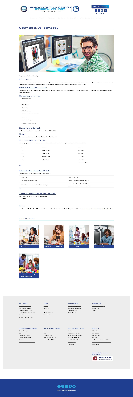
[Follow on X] (99, 10)
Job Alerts (94, 330)
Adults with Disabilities (49, 339)
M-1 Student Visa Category (98, 306)
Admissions (51, 18)
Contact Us (46, 308)
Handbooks (61, 18)
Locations (70, 18)
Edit (20, 165)
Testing (94, 310)
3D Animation (25, 246)
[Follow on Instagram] (102, 10)
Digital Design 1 (75, 246)
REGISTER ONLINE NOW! (100, 6)
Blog (20, 333)
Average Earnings (23, 330)
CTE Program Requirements (74, 308)
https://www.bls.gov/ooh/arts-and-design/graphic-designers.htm (97, 208)
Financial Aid (79, 18)
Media (20, 339)
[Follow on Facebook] (96, 10)
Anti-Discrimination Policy (50, 337)
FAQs (45, 310)
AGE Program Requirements (74, 306)
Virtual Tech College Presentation (27, 342)
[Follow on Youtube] (105, 10)
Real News (94, 337)
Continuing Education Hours (26, 317)
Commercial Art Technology (53, 246)
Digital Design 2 (100, 246)
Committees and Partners (25, 337)
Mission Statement (48, 312)
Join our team (95, 333)
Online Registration (72, 310)
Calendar (46, 306)
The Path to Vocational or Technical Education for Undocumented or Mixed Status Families (101, 342)
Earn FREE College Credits (74, 339)
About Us (42, 18)
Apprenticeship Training (25, 308)
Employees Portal (48, 335)
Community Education (24, 335)
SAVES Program (72, 342)
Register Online (90, 18)
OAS (45, 333)
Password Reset (72, 312)
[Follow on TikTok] (70, 386)
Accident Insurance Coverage (75, 335)
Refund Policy (95, 308)
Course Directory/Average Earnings (27, 312)
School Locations (48, 315)
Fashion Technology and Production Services (28, 275)
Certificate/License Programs (26, 310)
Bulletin (99, 18)
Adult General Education (25, 306)
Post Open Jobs (96, 335)
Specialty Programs (23, 315)
